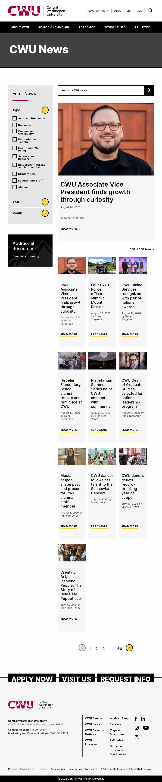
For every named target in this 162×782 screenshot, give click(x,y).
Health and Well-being (30, 149)
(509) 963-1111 (41, 729)
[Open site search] (150, 10)
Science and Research (27, 157)
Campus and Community (26, 132)
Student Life (27, 174)
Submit (146, 10)
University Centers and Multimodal (31, 166)
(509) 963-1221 (59, 733)
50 (119, 649)
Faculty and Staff (30, 180)
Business (24, 125)
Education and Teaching (28, 140)
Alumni (23, 187)
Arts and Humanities (32, 118)
